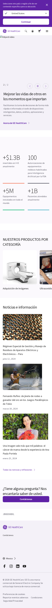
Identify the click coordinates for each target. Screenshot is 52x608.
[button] (26, 31)
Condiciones (36, 597)
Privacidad (18, 600)
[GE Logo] (11, 31)
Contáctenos (8, 535)
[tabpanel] (26, 82)
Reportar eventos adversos (15, 597)
